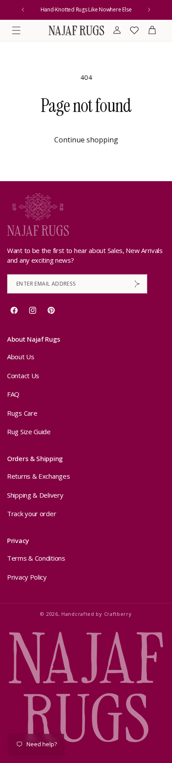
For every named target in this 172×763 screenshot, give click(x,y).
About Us (20, 356)
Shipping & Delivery (35, 495)
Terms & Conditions (36, 558)
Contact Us (23, 375)
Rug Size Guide (29, 431)
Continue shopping (86, 140)
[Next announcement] (149, 9)
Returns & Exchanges (38, 476)
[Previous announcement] (23, 9)
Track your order (31, 513)
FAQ (13, 394)
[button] (16, 30)
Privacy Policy (27, 577)
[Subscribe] (137, 284)
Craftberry (118, 613)
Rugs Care (22, 413)
